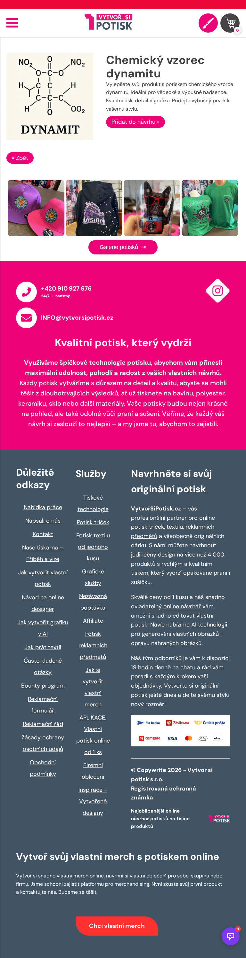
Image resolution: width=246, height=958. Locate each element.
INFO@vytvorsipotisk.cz (77, 318)
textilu (175, 527)
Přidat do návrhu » (135, 122)
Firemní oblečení (93, 771)
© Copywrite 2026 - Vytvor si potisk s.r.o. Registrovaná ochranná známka (172, 783)
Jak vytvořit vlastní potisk (43, 578)
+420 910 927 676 (66, 288)
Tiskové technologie (93, 503)
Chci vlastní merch (117, 926)
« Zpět (20, 158)
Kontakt (43, 534)
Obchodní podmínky (43, 768)
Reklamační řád (43, 724)
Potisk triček (93, 522)
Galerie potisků (120, 247)
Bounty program (43, 685)
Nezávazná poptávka (93, 601)
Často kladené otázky (43, 666)
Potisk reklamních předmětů (92, 645)
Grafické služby (93, 577)
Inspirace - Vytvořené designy (92, 801)
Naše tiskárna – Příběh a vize (42, 553)
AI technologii (209, 624)
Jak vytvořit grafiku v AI (43, 628)
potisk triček (147, 527)
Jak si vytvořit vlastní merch (93, 687)
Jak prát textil (43, 647)
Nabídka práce (43, 507)
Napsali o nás (43, 521)
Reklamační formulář (43, 704)
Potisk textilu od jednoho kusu (93, 547)
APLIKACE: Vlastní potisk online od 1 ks (93, 735)
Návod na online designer (43, 603)
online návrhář (182, 606)
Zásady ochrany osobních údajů (42, 743)
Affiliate (93, 621)
